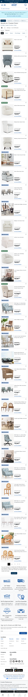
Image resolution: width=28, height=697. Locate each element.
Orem (2, 645)
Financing (3, 659)
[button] (5, 1)
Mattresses (23, 20)
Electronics (16, 20)
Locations (3, 637)
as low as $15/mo (17, 50)
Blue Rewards (4, 661)
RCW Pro (2, 654)
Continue (23, 633)
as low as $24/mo (18, 511)
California (23, 639)
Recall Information (9, 675)
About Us (3, 664)
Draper (2, 641)
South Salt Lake (4, 648)
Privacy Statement (7, 676)
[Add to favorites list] (26, 37)
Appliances (9, 20)
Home (4, 675)
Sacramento (23, 643)
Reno (10, 643)
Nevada (11, 639)
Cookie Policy (21, 676)
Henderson (11, 641)
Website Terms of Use (17, 675)
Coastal (7, 25)
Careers (2, 656)
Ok (7, 691)
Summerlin (11, 645)
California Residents (14, 676)
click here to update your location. (14, 16)
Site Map (20, 678)
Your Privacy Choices (20, 691)
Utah (2, 639)
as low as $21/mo (17, 313)
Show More (14, 573)
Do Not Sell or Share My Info (13, 678)
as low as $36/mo (18, 297)
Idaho (17, 639)
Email (2, 631)
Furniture (3, 20)
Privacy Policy (14, 689)
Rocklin (22, 641)
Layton (2, 643)
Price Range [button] (17, 33)
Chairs (15, 25)
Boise (17, 641)
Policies (23, 675)
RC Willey (3, 25)
